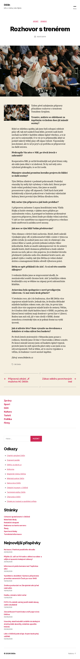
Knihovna (10, 469)
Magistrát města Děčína (16, 474)
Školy (6, 528)
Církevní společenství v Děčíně (17, 517)
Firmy (7, 422)
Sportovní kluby (10, 531)
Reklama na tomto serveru (15, 525)
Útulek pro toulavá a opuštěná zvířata (21, 501)
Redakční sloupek (11, 523)
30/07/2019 (41, 37)
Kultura (8, 411)
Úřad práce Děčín (14, 497)
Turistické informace (13, 534)
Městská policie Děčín (15, 478)
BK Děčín (17, 364)
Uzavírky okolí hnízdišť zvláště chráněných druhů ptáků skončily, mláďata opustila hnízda (22, 624)
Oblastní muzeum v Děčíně (17, 488)
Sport (36, 21)
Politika (8, 419)
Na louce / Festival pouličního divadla (19, 550)
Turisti (7, 415)
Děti (6, 408)
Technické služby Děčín (16, 492)
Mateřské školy (10, 520)
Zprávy (43, 21)
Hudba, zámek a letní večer (15, 595)
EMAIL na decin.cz (14, 465)
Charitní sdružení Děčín (16, 456)
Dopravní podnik (13, 460)
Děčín (7, 5)
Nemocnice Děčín (14, 483)
